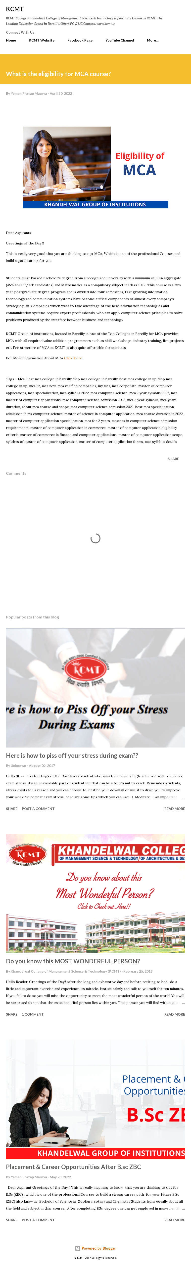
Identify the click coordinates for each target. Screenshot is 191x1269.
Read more (174, 808)
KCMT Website (41, 40)
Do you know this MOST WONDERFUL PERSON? (73, 961)
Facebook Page (80, 40)
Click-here (73, 358)
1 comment (33, 1014)
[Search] (170, 9)
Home (11, 40)
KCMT (15, 8)
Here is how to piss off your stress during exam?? (72, 755)
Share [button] (173, 459)
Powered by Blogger (98, 1248)
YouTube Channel (119, 40)
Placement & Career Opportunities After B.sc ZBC (73, 1166)
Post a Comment (38, 808)
